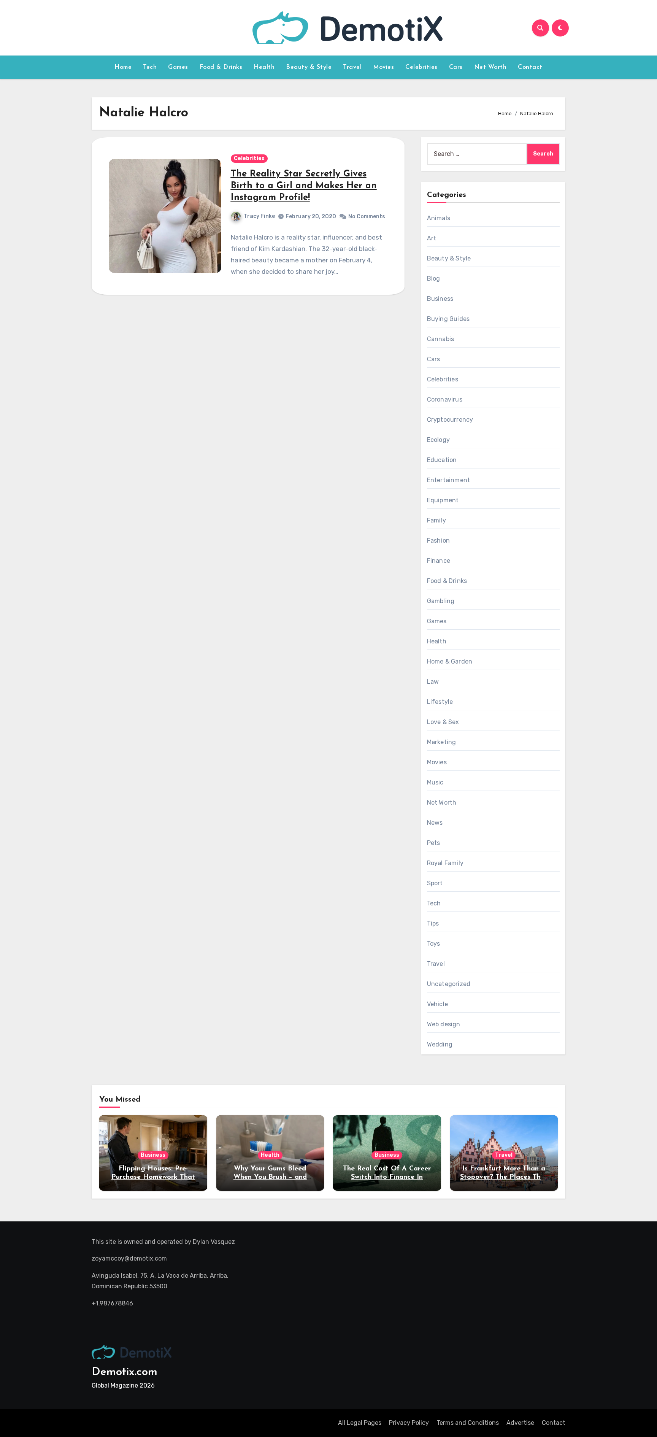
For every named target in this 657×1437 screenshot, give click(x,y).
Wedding (439, 1044)
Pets (433, 842)
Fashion (438, 540)
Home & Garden (450, 661)
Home (123, 67)
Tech (150, 67)
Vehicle (437, 1004)
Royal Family (445, 863)
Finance (438, 560)
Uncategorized (449, 984)
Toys (433, 943)
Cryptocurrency (450, 419)
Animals (438, 218)
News (435, 822)
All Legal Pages (359, 1422)
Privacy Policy (409, 1422)
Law (433, 681)
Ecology (438, 439)
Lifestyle (440, 701)
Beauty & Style (309, 67)
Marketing (441, 742)
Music (435, 782)
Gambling (441, 601)
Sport (435, 883)
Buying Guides (448, 318)
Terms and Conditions (467, 1422)
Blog (433, 278)
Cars (456, 67)
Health (264, 67)
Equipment (443, 500)
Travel (352, 67)
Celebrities (421, 67)
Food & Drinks (221, 67)
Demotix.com (124, 1372)
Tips (433, 923)
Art (431, 238)
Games (178, 67)
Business (440, 298)
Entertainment (448, 480)
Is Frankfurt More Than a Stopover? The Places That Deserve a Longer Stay (504, 1177)
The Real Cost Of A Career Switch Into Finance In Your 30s (387, 1177)
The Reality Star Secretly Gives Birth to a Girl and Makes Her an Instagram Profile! (304, 186)
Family (436, 520)
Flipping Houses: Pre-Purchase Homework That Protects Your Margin (153, 1177)
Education (442, 460)
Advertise (520, 1422)
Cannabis (440, 339)
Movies (383, 67)
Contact (530, 67)
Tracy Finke (259, 216)
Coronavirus (444, 399)
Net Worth (490, 67)
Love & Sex (443, 722)
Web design (443, 1024)
